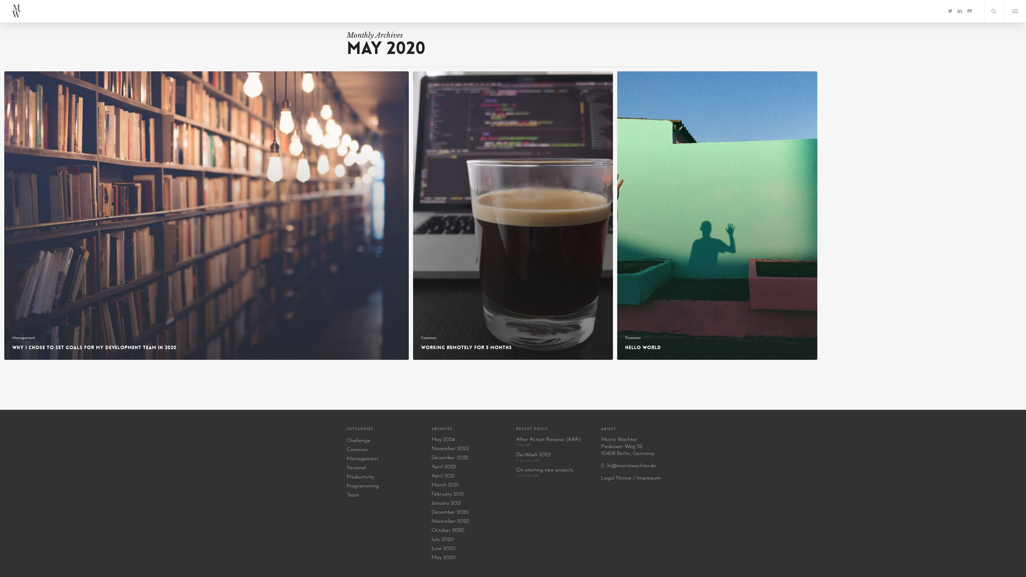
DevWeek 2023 (533, 455)
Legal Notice (616, 478)
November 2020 (450, 521)
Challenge (358, 440)
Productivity (360, 477)
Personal (356, 468)
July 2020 (443, 539)
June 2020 (444, 548)
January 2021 (446, 503)
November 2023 (450, 448)
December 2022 (450, 458)
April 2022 (444, 467)
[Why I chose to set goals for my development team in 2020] (206, 215)
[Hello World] (717, 215)
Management (23, 338)
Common (429, 338)
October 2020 (448, 530)
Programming (363, 486)
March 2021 (445, 485)
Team (353, 495)
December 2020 (450, 512)
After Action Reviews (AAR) (548, 439)
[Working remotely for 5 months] (513, 215)
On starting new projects (544, 470)
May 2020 (444, 557)
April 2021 (443, 476)
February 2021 (448, 494)
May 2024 (443, 439)
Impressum (648, 478)
